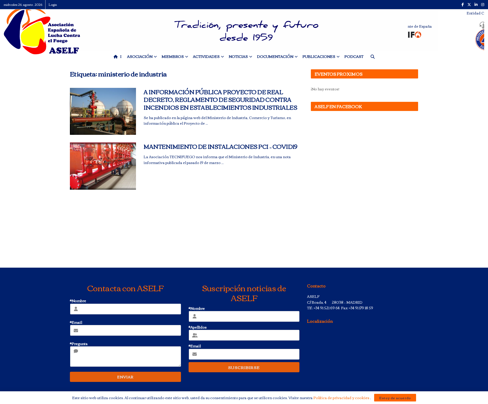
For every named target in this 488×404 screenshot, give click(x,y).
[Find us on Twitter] (469, 4)
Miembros (173, 56)
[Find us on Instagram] (482, 4)
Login (53, 4)
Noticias (238, 56)
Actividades (206, 56)
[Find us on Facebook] (463, 4)
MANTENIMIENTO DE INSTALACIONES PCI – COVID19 (220, 146)
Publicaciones (318, 56)
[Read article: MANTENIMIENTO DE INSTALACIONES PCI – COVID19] (103, 166)
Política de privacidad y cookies (341, 397)
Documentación (275, 56)
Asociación (139, 56)
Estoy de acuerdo (395, 398)
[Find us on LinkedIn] (476, 4)
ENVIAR (125, 377)
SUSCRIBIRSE (244, 367)
